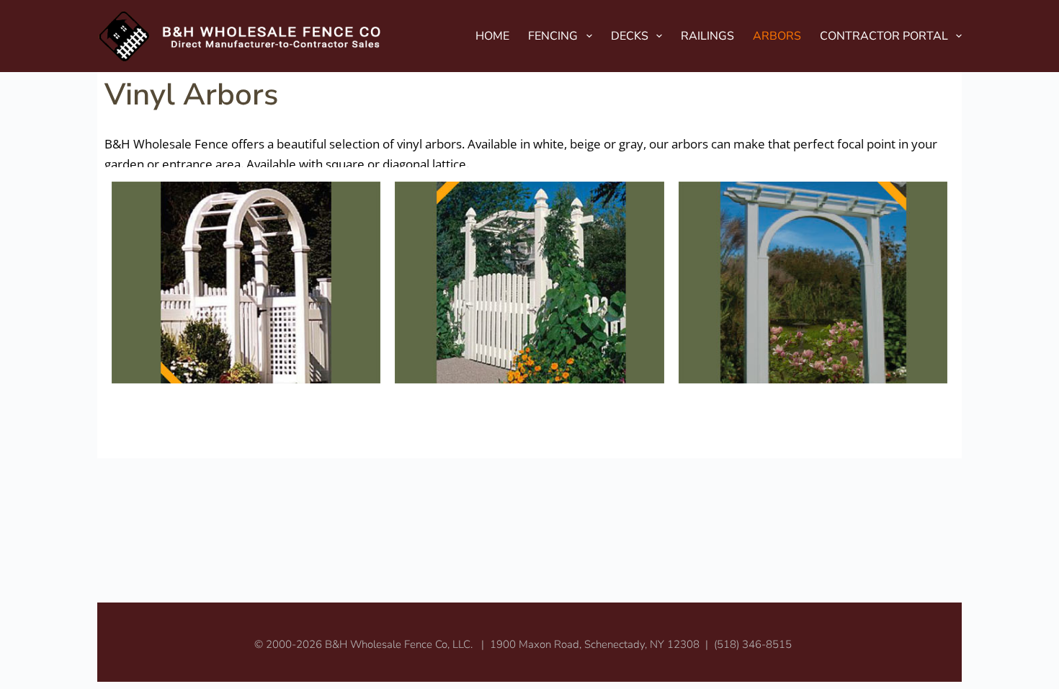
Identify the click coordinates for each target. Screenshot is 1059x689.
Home (492, 36)
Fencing (553, 36)
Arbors (777, 36)
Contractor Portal (884, 36)
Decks (629, 36)
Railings (707, 36)
